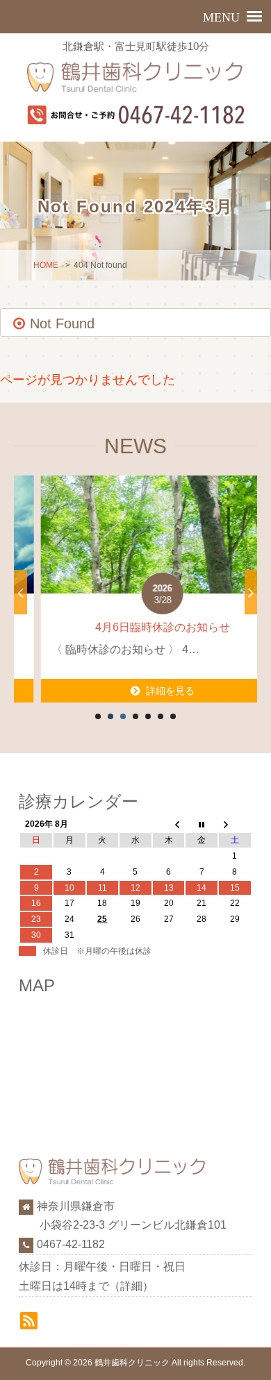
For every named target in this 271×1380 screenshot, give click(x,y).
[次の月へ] (235, 824)
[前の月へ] (169, 824)
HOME (45, 265)
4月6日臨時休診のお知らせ (135, 627)
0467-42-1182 (71, 1244)
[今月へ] (201, 824)
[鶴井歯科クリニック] (135, 77)
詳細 (131, 1286)
